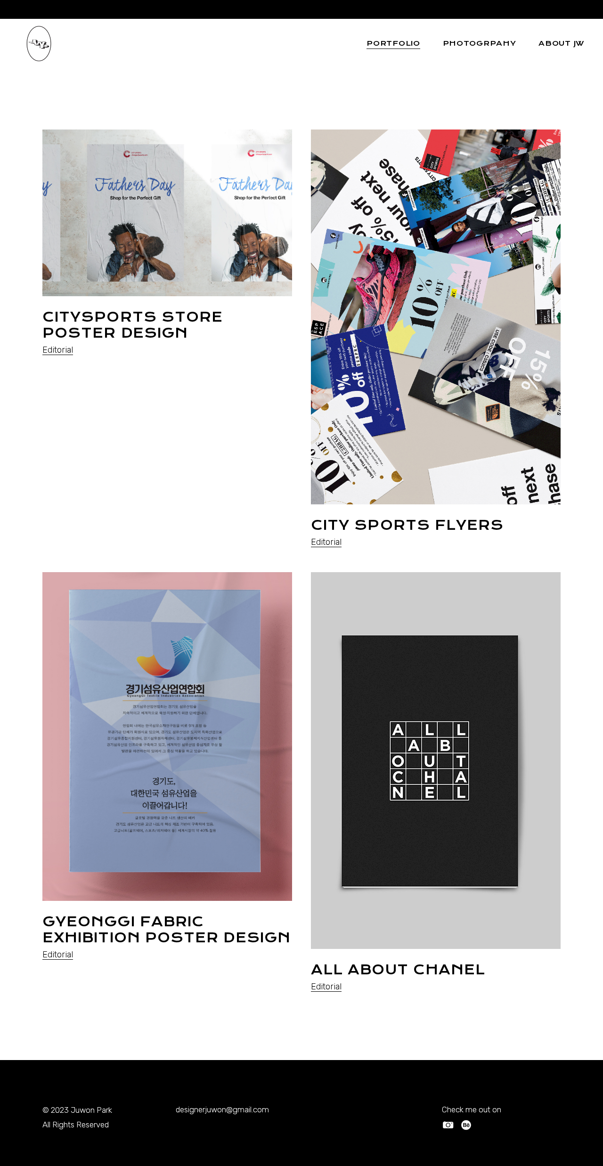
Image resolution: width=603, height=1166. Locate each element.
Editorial (57, 350)
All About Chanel (398, 970)
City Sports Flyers (407, 525)
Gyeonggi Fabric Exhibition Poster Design (166, 930)
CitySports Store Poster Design (132, 325)
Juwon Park (91, 1110)
